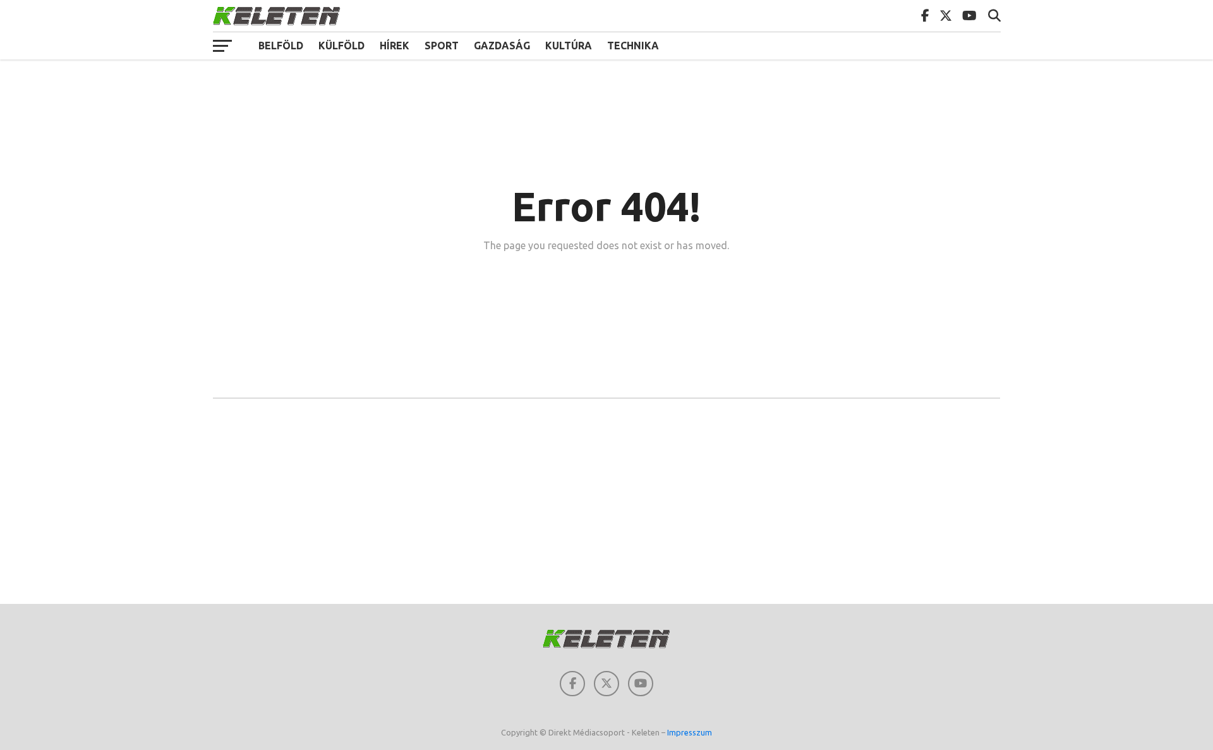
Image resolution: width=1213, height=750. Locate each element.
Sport (442, 45)
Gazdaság (502, 45)
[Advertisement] (606, 502)
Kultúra (568, 45)
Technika (633, 45)
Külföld (341, 45)
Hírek (394, 45)
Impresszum (689, 732)
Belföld (280, 45)
